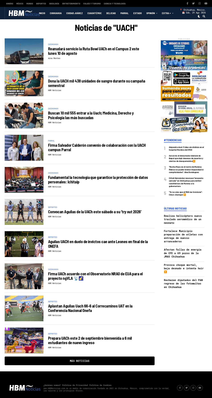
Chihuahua (56, 13)
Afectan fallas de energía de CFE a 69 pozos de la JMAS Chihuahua (182, 253)
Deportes (41, 3)
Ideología (54, 3)
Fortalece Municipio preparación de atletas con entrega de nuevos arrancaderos (183, 236)
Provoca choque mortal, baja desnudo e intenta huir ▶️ (184, 268)
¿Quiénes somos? (52, 385)
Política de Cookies (100, 385)
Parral (124, 13)
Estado (137, 13)
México (19, 3)
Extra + (166, 13)
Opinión (150, 13)
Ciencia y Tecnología (115, 3)
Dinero (9, 3)
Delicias (111, 13)
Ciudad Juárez (74, 13)
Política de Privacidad (75, 385)
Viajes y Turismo (92, 3)
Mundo (29, 3)
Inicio (42, 13)
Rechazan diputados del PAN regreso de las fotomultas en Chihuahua (183, 283)
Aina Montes (54, 58)
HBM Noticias (54, 90)
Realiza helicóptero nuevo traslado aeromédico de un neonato (183, 219)
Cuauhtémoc (94, 13)
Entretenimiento (71, 3)
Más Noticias (79, 360)
